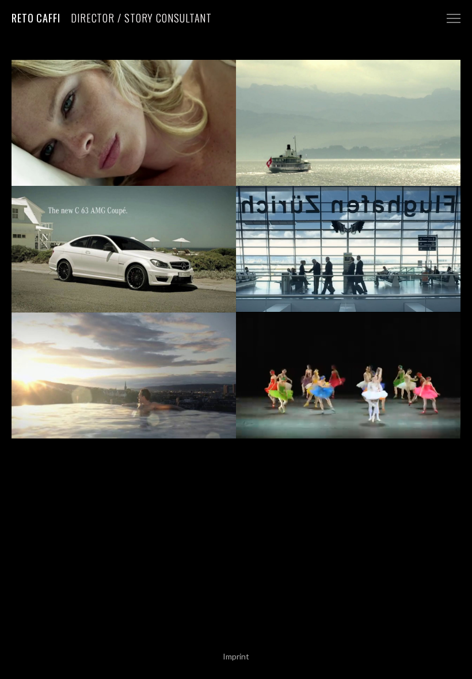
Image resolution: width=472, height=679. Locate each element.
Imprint (236, 656)
